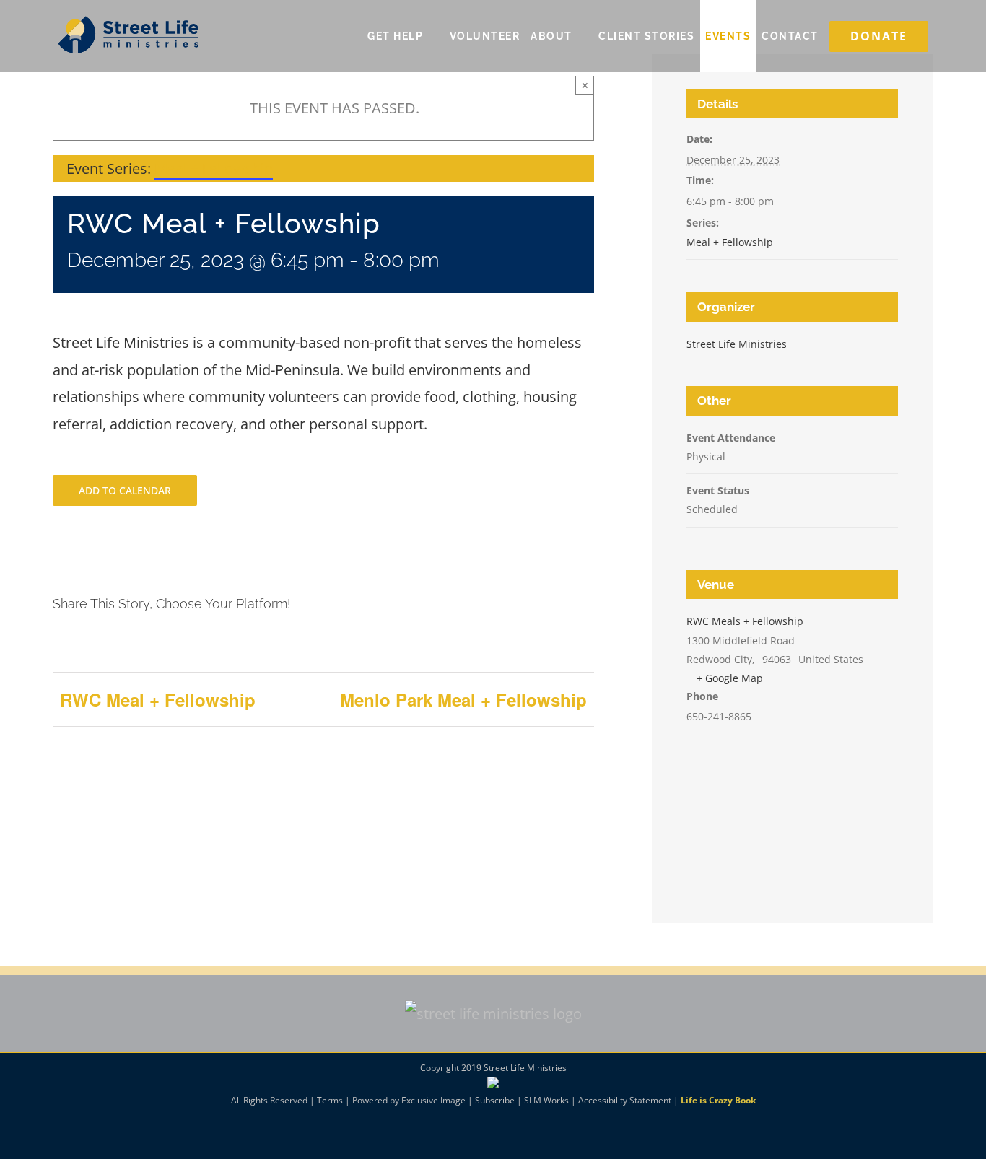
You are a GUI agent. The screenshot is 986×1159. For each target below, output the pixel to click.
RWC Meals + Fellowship (744, 621)
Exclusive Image (433, 1100)
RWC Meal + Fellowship (158, 699)
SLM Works (546, 1100)
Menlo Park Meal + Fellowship (463, 699)
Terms (330, 1100)
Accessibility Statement (624, 1100)
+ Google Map (730, 678)
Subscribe (495, 1100)
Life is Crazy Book (718, 1100)
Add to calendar (125, 490)
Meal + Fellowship (729, 242)
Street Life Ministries (736, 344)
